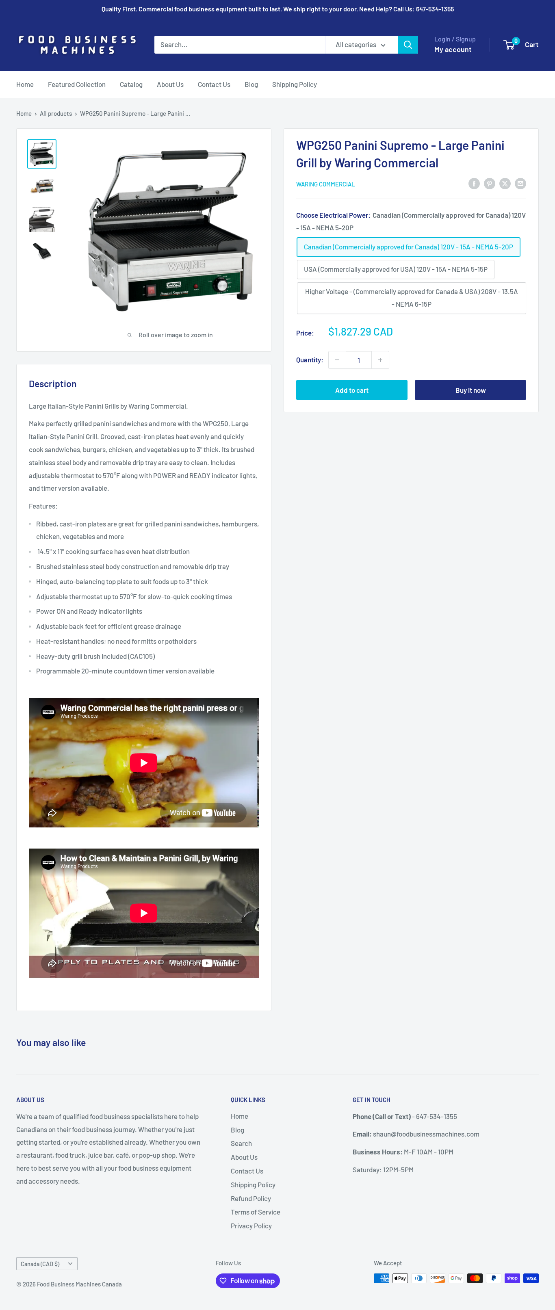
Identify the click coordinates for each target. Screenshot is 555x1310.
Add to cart (352, 390)
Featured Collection (77, 84)
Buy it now (470, 390)
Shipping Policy (294, 84)
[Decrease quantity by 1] (337, 359)
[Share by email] (520, 183)
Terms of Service (255, 1212)
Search (241, 1143)
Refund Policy (251, 1198)
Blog (251, 84)
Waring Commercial (325, 184)
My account (453, 49)
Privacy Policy (251, 1225)
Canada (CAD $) (40, 1263)
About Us (170, 84)
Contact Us (214, 84)
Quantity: (309, 359)
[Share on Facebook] (474, 183)
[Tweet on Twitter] (505, 183)
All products (56, 113)
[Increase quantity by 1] (380, 359)
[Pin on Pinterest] (489, 183)
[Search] (408, 45)
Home (25, 84)
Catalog (131, 84)
